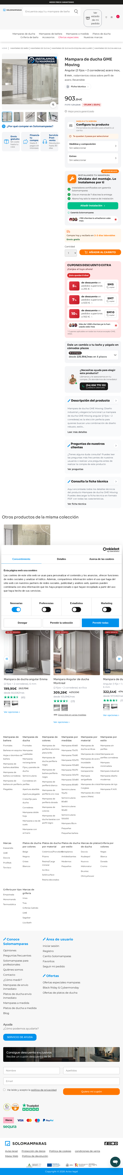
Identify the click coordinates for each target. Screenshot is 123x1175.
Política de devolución (35, 1156)
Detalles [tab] (61, 559)
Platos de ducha (102, 33)
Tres (25, 903)
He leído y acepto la (32, 1089)
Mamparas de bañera (50, 33)
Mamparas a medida (77, 33)
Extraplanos (67, 851)
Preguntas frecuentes (17, 955)
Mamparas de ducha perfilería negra (49, 761)
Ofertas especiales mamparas (61, 982)
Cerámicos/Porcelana (52, 851)
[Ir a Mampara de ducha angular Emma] (27, 652)
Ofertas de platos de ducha (60, 992)
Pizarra (45, 856)
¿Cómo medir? (12, 979)
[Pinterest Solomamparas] (116, 1143)
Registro (48, 951)
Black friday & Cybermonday (61, 987)
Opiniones (9, 950)
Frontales (7, 745)
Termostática (9, 904)
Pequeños (66, 866)
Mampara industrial (109, 771)
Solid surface (48, 875)
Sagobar (27, 917)
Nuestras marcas (93, 37)
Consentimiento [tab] (21, 559)
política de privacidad (44, 1089)
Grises (25, 861)
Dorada (103, 861)
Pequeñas (66, 828)
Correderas (28, 807)
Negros (26, 856)
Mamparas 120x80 (70, 779)
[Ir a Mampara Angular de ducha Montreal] (76, 652)
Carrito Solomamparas (57, 956)
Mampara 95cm (69, 823)
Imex (25, 898)
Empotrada (8, 894)
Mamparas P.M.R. (108, 789)
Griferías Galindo (30, 908)
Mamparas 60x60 (70, 745)
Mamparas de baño (19, 48)
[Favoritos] (106, 16)
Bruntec (85, 871)
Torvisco (7, 867)
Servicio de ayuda (20, 1037)
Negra (103, 851)
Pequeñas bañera (70, 833)
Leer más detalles (77, 432)
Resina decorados (50, 879)
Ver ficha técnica (77, 504)
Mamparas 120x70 (70, 775)
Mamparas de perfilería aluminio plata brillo (50, 749)
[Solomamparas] (33, 1143)
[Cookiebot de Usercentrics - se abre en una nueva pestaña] (105, 549)
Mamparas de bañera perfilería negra (49, 773)
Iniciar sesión (51, 945)
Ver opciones (12, 712)
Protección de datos (33, 1151)
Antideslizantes (69, 856)
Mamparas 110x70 (70, 770)
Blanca (103, 856)
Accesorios (48, 37)
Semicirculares (30, 776)
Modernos (66, 861)
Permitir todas (100, 622)
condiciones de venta (87, 1151)
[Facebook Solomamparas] (106, 1143)
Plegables (7, 789)
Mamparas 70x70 (70, 750)
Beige (25, 851)
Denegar (22, 622)
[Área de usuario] (111, 17)
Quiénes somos (13, 969)
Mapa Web (11, 1156)
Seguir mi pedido (54, 966)
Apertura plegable (31, 794)
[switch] (46, 609)
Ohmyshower (87, 876)
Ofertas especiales (68, 37)
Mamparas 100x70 (70, 760)
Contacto (9, 974)
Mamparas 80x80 (70, 784)
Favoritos (48, 961)
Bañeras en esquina (12, 750)
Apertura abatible (31, 789)
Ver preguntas (75, 469)
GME (5, 853)
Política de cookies (60, 1151)
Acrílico (45, 870)
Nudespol (85, 856)
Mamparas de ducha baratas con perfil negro (51, 819)
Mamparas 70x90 (70, 755)
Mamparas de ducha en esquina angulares (72, 48)
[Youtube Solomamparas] (113, 1143)
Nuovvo (85, 861)
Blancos (26, 866)
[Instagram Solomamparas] (109, 1143)
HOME (4, 48)
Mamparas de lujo (108, 784)
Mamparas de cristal (90, 754)
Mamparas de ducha (23, 33)
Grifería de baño (29, 37)
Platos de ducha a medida (20, 1008)
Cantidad (70, 246)
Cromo (103, 866)
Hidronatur (86, 866)
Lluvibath (27, 922)
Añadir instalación (91, 205)
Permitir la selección (61, 622)
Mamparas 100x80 (70, 765)
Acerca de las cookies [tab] (101, 559)
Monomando (9, 899)
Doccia (6, 858)
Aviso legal (11, 1151)
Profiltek (7, 863)
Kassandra (8, 848)
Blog (6, 1013)
